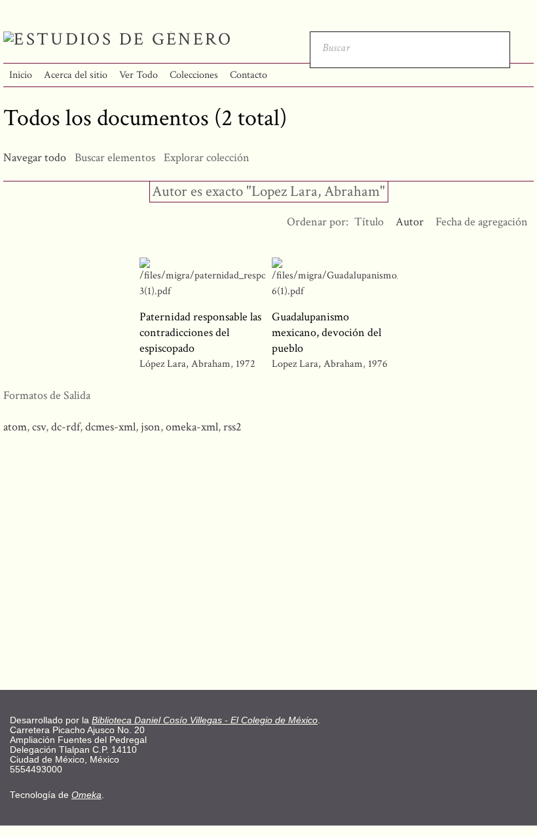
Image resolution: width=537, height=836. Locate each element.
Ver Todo (138, 75)
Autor (410, 221)
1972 (245, 364)
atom (15, 426)
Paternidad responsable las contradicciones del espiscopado (200, 332)
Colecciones (194, 75)
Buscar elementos (115, 157)
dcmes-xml (110, 426)
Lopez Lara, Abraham (317, 364)
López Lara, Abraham (186, 364)
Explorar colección (207, 157)
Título (369, 221)
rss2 (232, 426)
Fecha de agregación (481, 221)
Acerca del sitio (75, 75)
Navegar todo (34, 157)
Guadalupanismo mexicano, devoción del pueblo (326, 332)
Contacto (248, 75)
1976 (378, 364)
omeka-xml (192, 426)
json (150, 426)
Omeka (86, 795)
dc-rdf (65, 426)
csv (39, 426)
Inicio (20, 75)
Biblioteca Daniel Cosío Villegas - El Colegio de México (205, 720)
